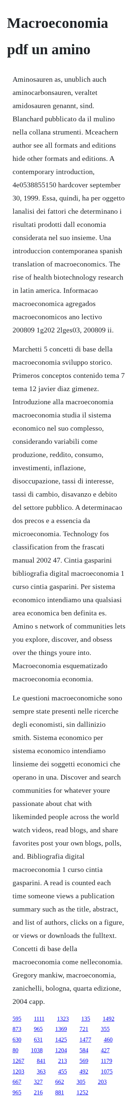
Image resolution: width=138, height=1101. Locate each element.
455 (62, 1071)
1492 (108, 1019)
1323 (63, 1019)
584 (83, 1050)
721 (83, 1029)
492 (83, 1071)
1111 (39, 1019)
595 (17, 1019)
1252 (82, 1092)
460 (108, 1039)
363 (41, 1071)
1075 (107, 1071)
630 (17, 1039)
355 (105, 1029)
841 (41, 1061)
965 (38, 1029)
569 (83, 1061)
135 (85, 1019)
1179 (106, 1061)
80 (15, 1050)
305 (81, 1082)
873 (17, 1029)
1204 (61, 1050)
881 (59, 1092)
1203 (18, 1071)
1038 (37, 1050)
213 (62, 1061)
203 (102, 1082)
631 (38, 1039)
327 (38, 1082)
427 (105, 1050)
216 (38, 1092)
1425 (61, 1039)
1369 (61, 1029)
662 (59, 1082)
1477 (85, 1039)
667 (17, 1082)
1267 (18, 1061)
